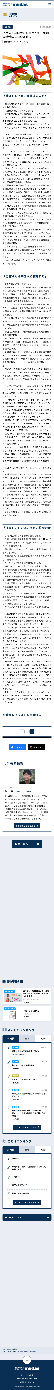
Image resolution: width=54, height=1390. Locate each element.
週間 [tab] (27, 1038)
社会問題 (8, 27)
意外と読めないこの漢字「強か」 (26, 1051)
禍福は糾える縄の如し (21, 1193)
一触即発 (16, 1177)
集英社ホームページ (27, 1382)
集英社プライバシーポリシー (27, 1378)
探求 (8, 1349)
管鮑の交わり (17, 1158)
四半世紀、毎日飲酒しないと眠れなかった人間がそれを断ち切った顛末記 (36, 993)
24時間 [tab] (11, 1038)
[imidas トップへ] (15, 4)
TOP (4, 1349)
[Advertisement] (27, 885)
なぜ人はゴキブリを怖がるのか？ (26, 1079)
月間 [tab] (43, 1038)
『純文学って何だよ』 (32, 1010)
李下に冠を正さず (19, 1185)
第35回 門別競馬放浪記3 (23, 1065)
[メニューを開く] (50, 4)
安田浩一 (8, 41)
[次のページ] (32, 731)
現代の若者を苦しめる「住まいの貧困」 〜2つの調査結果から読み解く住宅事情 (29, 1113)
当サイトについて (27, 1375)
